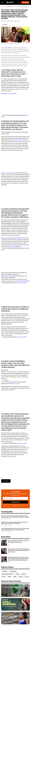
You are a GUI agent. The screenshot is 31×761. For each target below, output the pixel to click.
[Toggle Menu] (2, 2)
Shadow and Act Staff (8, 21)
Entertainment (13, 571)
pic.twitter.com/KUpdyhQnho (9, 93)
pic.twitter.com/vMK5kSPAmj (22, 281)
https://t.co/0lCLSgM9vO (13, 246)
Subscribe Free (15, 502)
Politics (20, 576)
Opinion (27, 576)
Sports (3, 576)
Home (2, 6)
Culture (17, 574)
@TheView (5, 239)
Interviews (4, 571)
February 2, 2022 (22, 282)
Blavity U (24, 574)
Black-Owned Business (7, 574)
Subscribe (25, 2)
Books (14, 576)
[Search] (19, 2)
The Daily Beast (9, 173)
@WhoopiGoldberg (16, 238)
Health (9, 576)
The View (7, 47)
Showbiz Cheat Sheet (16, 140)
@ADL (11, 244)
